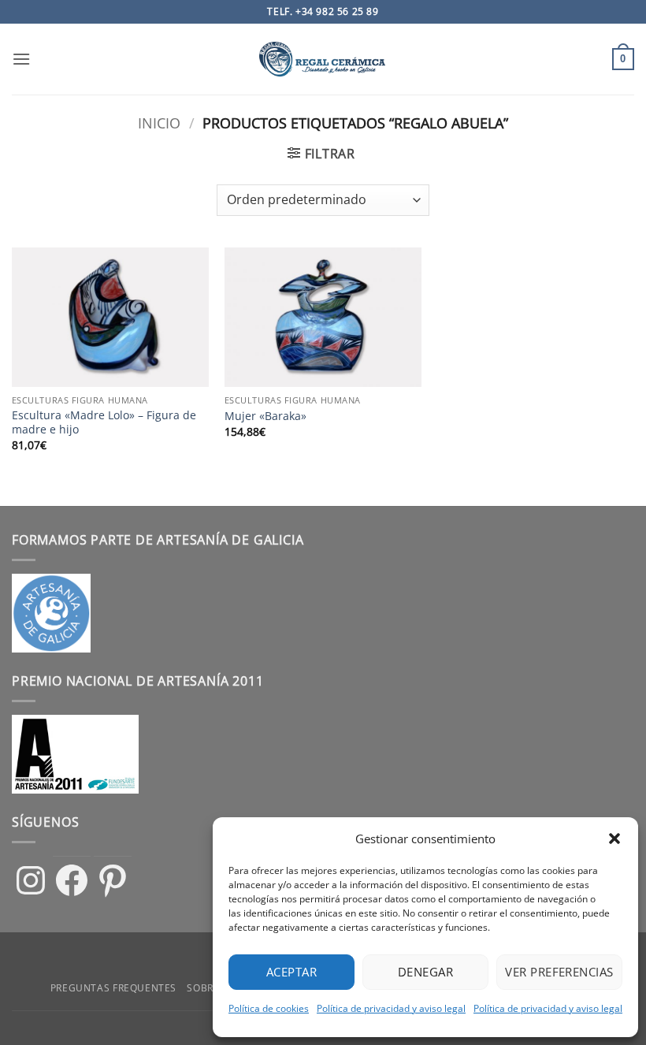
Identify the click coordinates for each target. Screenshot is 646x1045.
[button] (614, 838)
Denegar (425, 972)
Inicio (159, 122)
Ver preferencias (559, 972)
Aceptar (291, 972)
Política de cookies (268, 1008)
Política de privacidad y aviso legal (391, 1008)
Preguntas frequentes (113, 988)
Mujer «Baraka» (265, 416)
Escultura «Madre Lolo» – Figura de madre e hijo (104, 422)
